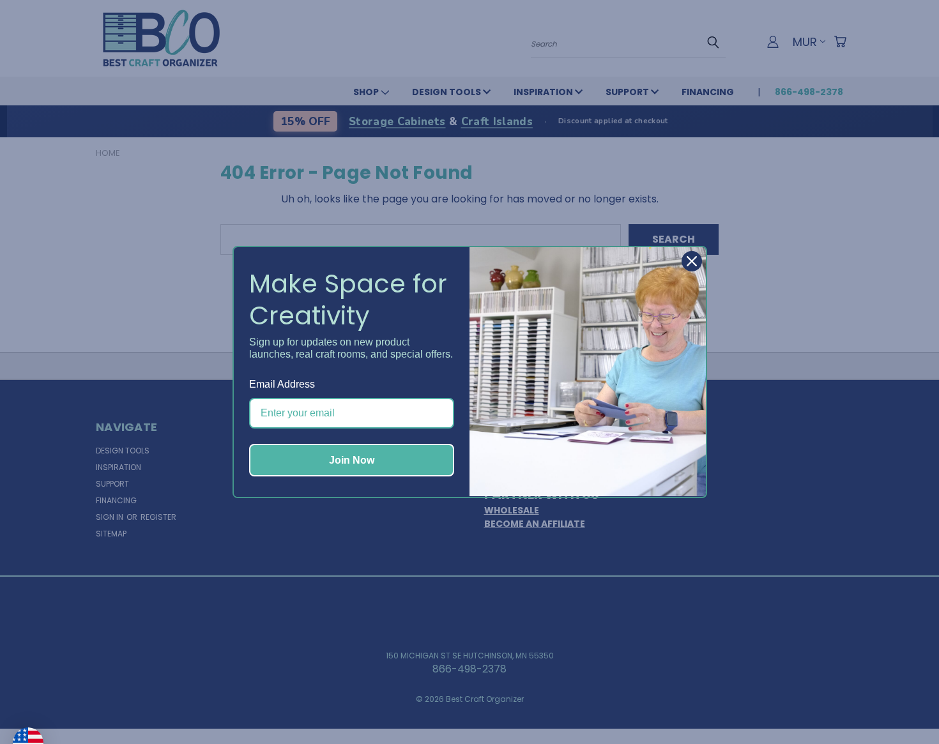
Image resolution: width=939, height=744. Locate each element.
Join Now (351, 460)
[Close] (691, 261)
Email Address (282, 384)
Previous (903, 704)
